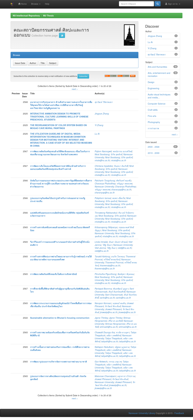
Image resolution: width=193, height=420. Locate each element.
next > (75, 89)
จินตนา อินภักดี (121, 165)
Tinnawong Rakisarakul (106, 212)
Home (23, 3)
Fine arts (152, 115)
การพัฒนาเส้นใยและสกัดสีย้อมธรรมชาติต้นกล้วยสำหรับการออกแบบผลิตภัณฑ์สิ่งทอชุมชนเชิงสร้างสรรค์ (58, 167)
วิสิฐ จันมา (107, 244)
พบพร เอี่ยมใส (118, 198)
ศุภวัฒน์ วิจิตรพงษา (104, 101)
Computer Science (156, 103)
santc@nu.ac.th (107, 297)
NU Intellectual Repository (26, 15)
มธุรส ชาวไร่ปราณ (126, 376)
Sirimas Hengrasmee (115, 323)
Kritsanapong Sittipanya (106, 227)
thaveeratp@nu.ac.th (110, 265)
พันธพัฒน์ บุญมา (120, 288)
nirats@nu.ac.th (102, 160)
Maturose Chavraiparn (105, 376)
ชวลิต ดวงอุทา (122, 332)
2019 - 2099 (153, 152)
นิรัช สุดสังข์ (116, 154)
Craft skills (153, 109)
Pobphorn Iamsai (103, 198)
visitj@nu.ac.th (125, 247)
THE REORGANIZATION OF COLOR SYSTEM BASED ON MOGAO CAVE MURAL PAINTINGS (58, 127)
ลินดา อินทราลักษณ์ (118, 241)
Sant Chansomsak (114, 294)
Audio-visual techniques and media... (159, 96)
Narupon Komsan (103, 303)
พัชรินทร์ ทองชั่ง (123, 180)
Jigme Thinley (101, 317)
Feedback (179, 413)
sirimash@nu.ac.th (109, 326)
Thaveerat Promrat (114, 262)
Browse (35, 3)
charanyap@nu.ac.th (121, 189)
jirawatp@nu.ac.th (108, 312)
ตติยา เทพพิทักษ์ (113, 335)
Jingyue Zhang (102, 113)
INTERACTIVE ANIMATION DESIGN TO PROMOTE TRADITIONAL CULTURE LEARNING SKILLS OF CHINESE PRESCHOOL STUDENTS (59, 116)
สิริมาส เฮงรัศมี (115, 320)
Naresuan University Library (142, 413)
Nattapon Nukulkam (104, 346)
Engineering (153, 88)
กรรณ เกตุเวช (115, 361)
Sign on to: (173, 3)
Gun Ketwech (101, 361)
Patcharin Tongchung (105, 180)
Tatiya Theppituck (113, 338)
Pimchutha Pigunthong (105, 273)
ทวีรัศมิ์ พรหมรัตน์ (112, 259)
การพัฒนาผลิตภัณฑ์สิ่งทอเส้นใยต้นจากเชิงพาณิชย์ (53, 273)
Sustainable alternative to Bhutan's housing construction (59, 317)
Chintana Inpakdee (104, 165)
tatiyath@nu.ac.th (109, 341)
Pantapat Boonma (103, 288)
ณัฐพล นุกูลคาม (122, 346)
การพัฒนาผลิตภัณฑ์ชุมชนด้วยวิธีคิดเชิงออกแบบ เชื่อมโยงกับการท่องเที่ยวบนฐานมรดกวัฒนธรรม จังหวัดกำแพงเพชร (60, 153)
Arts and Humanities (157, 66)
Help (47, 3)
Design (151, 82)
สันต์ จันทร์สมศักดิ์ (116, 291)
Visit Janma (100, 247)
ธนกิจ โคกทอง (117, 256)
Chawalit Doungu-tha (105, 332)
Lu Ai (97, 133)
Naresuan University (104, 186)
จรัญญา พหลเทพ (124, 183)
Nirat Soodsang (102, 154)
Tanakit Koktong (102, 256)
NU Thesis (48, 15)
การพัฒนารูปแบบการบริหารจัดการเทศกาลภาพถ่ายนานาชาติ (58, 361)
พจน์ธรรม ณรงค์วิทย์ (122, 151)
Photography (154, 122)
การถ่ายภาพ (153, 128)
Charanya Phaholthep (105, 183)
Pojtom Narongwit (103, 151)
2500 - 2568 (153, 146)
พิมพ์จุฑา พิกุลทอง (125, 273)
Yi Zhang (99, 125)
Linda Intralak (101, 241)
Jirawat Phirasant (113, 309)
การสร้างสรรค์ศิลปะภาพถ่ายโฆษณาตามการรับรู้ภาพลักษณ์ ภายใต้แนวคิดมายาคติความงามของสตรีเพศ (61, 258)
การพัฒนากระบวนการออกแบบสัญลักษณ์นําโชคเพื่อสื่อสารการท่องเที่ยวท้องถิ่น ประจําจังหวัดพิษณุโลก (61, 305)
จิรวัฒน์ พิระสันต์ (113, 306)
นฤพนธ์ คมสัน (119, 303)
